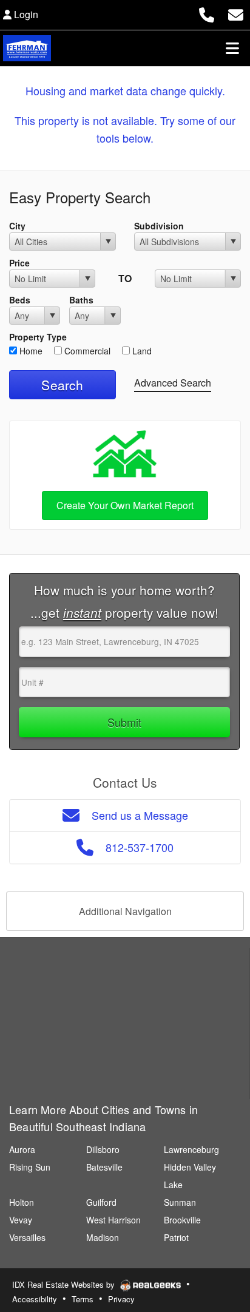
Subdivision (159, 226)
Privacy (121, 1299)
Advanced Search (172, 383)
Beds (19, 300)
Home (29, 351)
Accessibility (34, 1299)
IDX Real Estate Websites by (64, 1284)
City (17, 226)
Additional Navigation (125, 911)
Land (141, 351)
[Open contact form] (235, 13)
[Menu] (232, 48)
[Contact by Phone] (206, 13)
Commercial (86, 351)
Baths (81, 300)
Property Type (38, 337)
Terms (82, 1299)
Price (19, 263)
